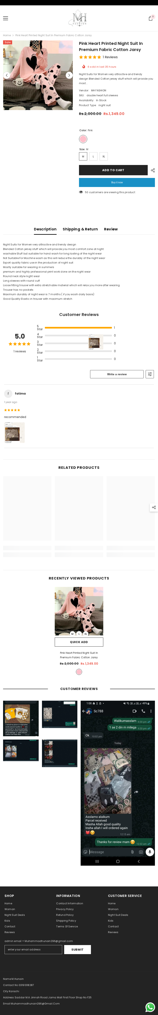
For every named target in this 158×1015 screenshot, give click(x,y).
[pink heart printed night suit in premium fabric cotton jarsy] (79, 611)
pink (79, 672)
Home (7, 35)
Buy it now (117, 182)
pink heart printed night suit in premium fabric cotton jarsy (79, 655)
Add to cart (113, 170)
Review (111, 229)
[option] (38, 75)
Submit (77, 950)
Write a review (117, 374)
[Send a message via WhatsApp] (150, 1007)
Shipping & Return (80, 229)
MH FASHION (98, 90)
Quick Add (79, 642)
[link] (27, 548)
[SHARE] (151, 170)
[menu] (5, 18)
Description (45, 229)
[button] (6, 75)
